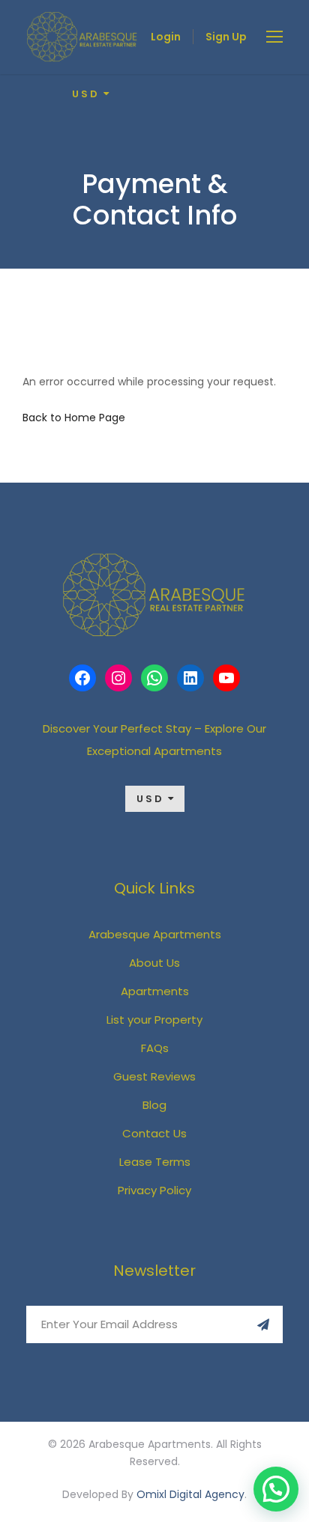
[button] (276, 1489)
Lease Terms (154, 1162)
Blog (154, 1105)
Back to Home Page (73, 417)
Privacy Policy (154, 1190)
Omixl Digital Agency (190, 1494)
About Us (154, 963)
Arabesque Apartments (154, 934)
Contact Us (154, 1133)
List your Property (154, 1019)
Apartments (155, 991)
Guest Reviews (154, 1076)
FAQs (155, 1048)
